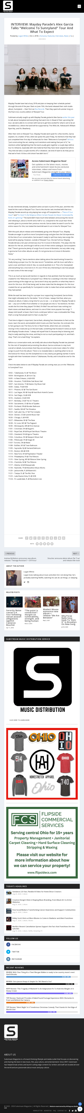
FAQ (54, 1111)
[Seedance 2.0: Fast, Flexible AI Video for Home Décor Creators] (8, 892)
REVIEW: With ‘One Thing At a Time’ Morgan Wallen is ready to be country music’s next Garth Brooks (40, 973)
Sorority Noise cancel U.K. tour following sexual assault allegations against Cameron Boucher (13, 617)
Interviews (59, 36)
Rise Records (39, 109)
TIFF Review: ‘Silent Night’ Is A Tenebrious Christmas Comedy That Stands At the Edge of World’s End (41, 1008)
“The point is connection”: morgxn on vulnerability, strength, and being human (32, 615)
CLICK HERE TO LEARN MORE (20, 720)
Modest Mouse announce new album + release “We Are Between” (51, 613)
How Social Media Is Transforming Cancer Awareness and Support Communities (43, 910)
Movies (30, 920)
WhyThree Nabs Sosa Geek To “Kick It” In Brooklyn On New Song (69, 620)
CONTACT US (62, 1111)
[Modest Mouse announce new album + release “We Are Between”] (51, 601)
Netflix (30, 931)
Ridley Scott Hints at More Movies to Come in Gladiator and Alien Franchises (42, 918)
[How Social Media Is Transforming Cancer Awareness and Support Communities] (8, 911)
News (66, 36)
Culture (25, 894)
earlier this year (68, 117)
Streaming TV (37, 931)
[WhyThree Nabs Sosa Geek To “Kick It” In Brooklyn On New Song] (69, 605)
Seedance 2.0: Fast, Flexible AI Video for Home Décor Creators (36, 892)
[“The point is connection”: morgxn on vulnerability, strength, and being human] (33, 602)
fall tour (70, 139)
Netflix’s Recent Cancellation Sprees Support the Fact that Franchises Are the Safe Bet (43, 927)
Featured (51, 36)
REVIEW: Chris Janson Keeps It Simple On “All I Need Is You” (29, 981)
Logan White (23, 36)
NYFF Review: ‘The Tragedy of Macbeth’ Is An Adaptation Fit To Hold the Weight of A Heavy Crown (40, 990)
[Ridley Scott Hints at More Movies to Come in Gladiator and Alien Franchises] (8, 919)
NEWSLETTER (37, 1111)
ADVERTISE (48, 1111)
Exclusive (43, 36)
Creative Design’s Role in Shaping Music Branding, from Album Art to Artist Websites (42, 901)
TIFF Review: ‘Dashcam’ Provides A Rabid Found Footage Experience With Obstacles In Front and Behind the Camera (40, 999)
